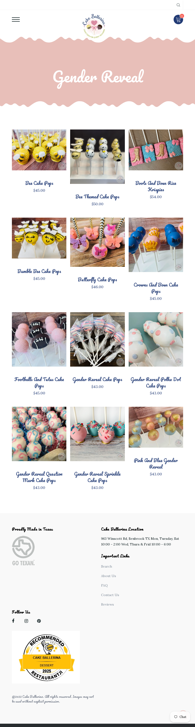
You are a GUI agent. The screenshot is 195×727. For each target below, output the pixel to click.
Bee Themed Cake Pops (97, 196)
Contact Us (110, 595)
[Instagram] (27, 622)
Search (106, 566)
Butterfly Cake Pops (97, 279)
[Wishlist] (31, 159)
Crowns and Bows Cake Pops (156, 288)
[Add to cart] (163, 154)
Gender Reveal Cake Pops (97, 379)
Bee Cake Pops (39, 183)
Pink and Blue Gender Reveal (156, 463)
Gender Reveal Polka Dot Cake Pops (156, 382)
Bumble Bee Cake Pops (39, 271)
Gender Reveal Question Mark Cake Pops (39, 477)
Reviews (107, 604)
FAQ (104, 585)
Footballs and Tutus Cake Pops (39, 382)
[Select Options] (47, 154)
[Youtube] (40, 622)
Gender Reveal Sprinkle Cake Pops (97, 477)
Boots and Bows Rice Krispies (155, 186)
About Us (108, 576)
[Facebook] (15, 622)
